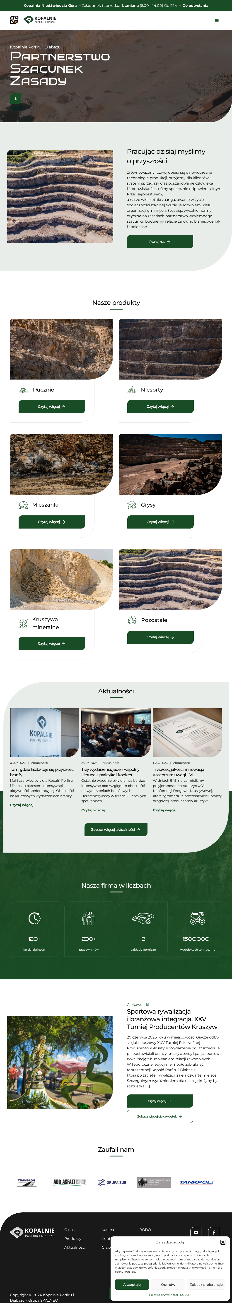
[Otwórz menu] (216, 20)
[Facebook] (213, 1232)
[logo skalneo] (15, 20)
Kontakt (109, 1238)
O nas (69, 1230)
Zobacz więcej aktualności (113, 829)
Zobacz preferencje (206, 1284)
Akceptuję (132, 1284)
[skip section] (15, 99)
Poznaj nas (157, 242)
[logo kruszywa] (41, 20)
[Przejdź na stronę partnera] (54, 1183)
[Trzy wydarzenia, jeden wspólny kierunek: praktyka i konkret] (115, 733)
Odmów (168, 1284)
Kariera (108, 1230)
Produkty (72, 1238)
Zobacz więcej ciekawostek (157, 1116)
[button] (223, 1242)
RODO (184, 1294)
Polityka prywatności (163, 1294)
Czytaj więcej (157, 1101)
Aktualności (39, 762)
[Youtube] (195, 1232)
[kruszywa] (32, 1237)
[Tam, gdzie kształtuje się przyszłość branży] (44, 733)
